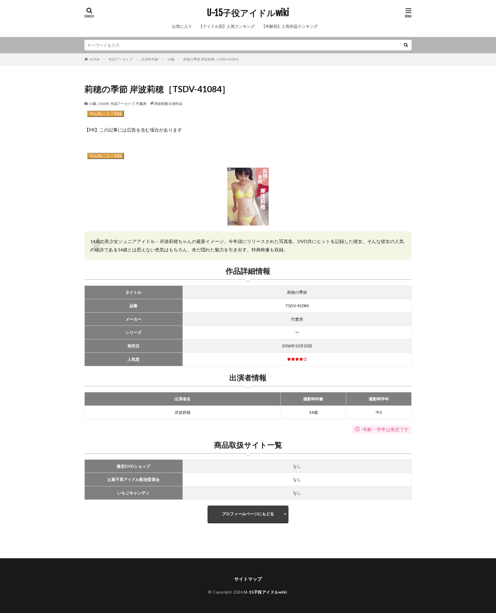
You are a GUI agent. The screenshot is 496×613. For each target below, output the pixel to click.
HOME (94, 59)
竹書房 (141, 103)
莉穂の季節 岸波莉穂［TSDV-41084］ (212, 59)
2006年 (103, 103)
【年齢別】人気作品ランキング (289, 26)
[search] (406, 45)
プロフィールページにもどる (248, 513)
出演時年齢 (149, 59)
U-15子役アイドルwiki (248, 13)
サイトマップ (248, 578)
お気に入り (182, 26)
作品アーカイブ (120, 59)
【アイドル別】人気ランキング (227, 26)
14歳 (171, 59)
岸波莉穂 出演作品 (168, 103)
